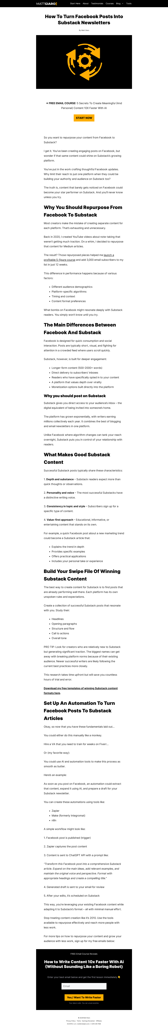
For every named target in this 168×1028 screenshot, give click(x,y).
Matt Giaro (85, 30)
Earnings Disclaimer (88, 1021)
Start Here (75, 3)
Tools (128, 3)
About (86, 3)
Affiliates (99, 1021)
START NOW (84, 118)
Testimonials (97, 3)
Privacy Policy (71, 1021)
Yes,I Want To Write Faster (84, 997)
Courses (110, 3)
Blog (118, 3)
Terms (79, 1021)
